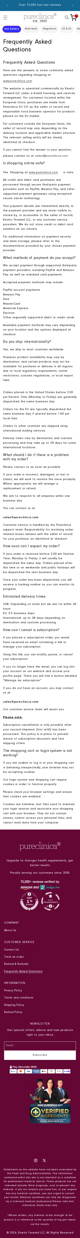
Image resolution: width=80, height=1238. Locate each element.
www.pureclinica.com (17, 81)
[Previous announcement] (7, 5)
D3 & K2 (66, 29)
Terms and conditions (18, 998)
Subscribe (40, 1055)
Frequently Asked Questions (23, 971)
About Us (10, 930)
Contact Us (11, 950)
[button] (5, 17)
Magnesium (49, 29)
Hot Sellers (12, 29)
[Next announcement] (72, 5)
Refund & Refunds (16, 964)
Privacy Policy (13, 991)
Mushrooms (31, 29)
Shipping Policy (14, 1005)
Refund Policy (13, 1012)
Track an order (14, 957)
